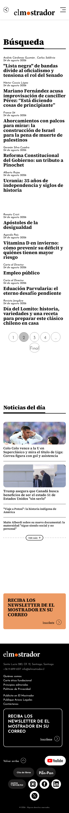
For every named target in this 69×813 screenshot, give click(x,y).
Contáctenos (10, 703)
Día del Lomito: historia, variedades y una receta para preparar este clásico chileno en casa (33, 316)
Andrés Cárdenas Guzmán (19, 57)
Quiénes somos (12, 676)
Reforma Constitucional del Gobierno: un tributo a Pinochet (33, 160)
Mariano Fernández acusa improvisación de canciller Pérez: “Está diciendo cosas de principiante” (34, 98)
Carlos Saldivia (46, 57)
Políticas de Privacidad (16, 688)
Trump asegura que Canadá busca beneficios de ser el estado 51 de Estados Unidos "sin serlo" (31, 495)
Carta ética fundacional (17, 680)
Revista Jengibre (13, 300)
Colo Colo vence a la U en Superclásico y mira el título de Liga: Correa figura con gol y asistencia (33, 452)
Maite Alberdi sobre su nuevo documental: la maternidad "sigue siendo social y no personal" (34, 525)
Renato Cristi (11, 214)
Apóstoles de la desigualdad (20, 224)
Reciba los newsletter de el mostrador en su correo (31, 607)
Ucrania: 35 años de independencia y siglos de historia (33, 185)
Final (34, 348)
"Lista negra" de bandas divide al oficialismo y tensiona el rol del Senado (33, 70)
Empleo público (21, 273)
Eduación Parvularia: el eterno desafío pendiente (32, 290)
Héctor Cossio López (15, 82)
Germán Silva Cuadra (16, 147)
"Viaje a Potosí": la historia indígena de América (29, 510)
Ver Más (33, 537)
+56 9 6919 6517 (12, 668)
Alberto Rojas (11, 172)
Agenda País (11, 234)
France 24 (9, 112)
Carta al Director (13, 264)
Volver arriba (11, 761)
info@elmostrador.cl (33, 668)
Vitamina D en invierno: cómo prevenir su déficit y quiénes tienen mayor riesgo (33, 250)
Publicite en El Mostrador (18, 695)
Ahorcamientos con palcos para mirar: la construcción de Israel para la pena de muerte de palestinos (34, 130)
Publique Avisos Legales (17, 699)
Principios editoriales (15, 684)
